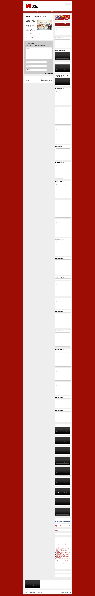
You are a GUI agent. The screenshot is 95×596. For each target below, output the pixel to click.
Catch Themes (69, 592)
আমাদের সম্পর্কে (47, 11)
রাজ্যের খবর (29, 11)
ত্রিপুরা (33, 37)
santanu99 (36, 17)
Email (27, 65)
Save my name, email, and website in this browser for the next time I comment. (37, 71)
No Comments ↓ (41, 17)
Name (27, 61)
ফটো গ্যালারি (41, 11)
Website (27, 69)
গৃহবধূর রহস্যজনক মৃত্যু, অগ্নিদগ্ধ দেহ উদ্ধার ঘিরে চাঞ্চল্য (62, 562)
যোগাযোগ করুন (52, 11)
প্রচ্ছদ (26, 11)
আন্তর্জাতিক (37, 11)
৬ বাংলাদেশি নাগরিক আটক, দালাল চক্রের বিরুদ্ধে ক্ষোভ (62, 565)
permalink (43, 37)
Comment (28, 48)
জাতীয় (33, 11)
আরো (56, 11)
